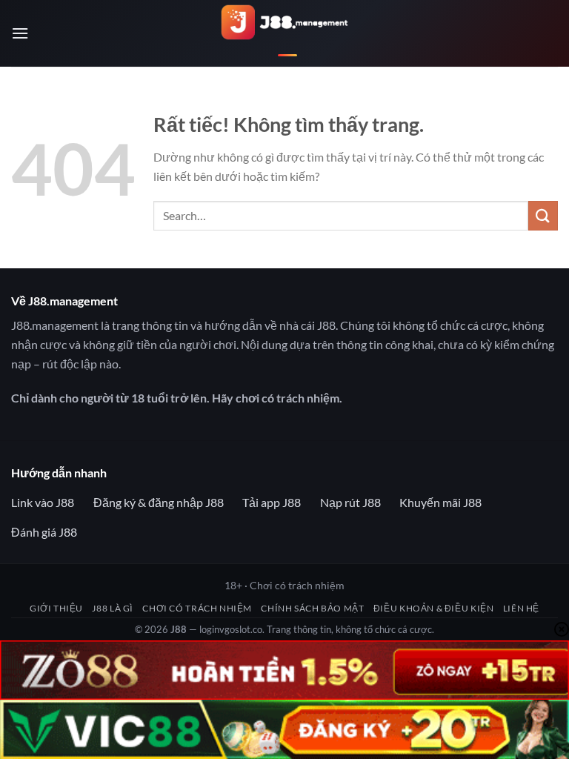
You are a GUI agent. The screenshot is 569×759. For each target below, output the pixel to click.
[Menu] (20, 33)
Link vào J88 (42, 502)
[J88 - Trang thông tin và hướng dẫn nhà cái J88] (285, 34)
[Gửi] (543, 215)
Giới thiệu (56, 608)
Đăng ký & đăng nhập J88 (158, 502)
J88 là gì (112, 608)
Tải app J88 (271, 502)
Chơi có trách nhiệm (197, 608)
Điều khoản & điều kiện (433, 608)
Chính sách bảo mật (312, 608)
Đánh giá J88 (44, 532)
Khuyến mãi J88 (440, 502)
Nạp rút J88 (350, 502)
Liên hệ (521, 608)
